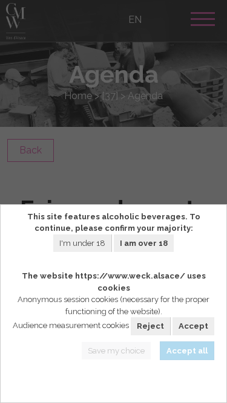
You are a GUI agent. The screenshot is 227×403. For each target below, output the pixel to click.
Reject (150, 325)
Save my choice (116, 350)
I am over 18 (144, 243)
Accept (193, 325)
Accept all (187, 350)
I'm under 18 (82, 243)
